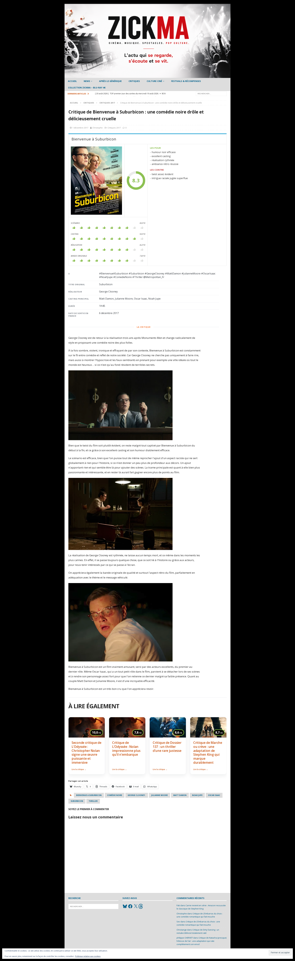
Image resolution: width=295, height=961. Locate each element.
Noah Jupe (197, 795)
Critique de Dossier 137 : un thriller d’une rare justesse (167, 746)
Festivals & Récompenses (186, 81)
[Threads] (141, 906)
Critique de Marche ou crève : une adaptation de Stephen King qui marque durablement (207, 752)
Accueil (72, 81)
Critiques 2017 (114, 127)
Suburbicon (77, 801)
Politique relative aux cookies (87, 956)
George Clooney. (137, 795)
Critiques (134, 81)
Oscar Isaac (214, 795)
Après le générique (110, 81)
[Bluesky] (124, 906)
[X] (135, 906)
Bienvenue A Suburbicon (89, 795)
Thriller (93, 801)
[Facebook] (130, 906)
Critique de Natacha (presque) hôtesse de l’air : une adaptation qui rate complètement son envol (201, 941)
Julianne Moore (159, 795)
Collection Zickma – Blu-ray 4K (87, 87)
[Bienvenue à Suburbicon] (96, 180)
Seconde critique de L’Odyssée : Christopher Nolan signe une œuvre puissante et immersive (86, 752)
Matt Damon (180, 795)
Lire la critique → (79, 769)
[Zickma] (147, 76)
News (87, 81)
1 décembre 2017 (80, 127)
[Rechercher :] (211, 93)
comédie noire (114, 795)
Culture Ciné (154, 81)
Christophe (97, 127)
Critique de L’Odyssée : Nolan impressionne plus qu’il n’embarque (126, 748)
